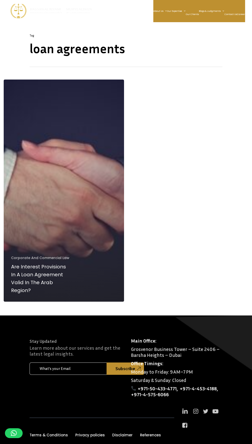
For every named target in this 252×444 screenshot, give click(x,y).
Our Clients (192, 14)
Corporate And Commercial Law (40, 258)
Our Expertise (174, 11)
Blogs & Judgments (210, 11)
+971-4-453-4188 (198, 388)
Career (241, 14)
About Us (158, 11)
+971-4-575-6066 (150, 394)
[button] (49, 435)
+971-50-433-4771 (157, 388)
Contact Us (230, 14)
